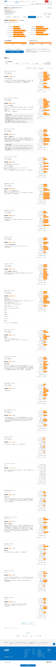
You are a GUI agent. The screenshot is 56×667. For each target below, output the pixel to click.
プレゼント (15, 643)
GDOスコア (46, 642)
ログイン (46, 1)
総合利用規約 (33, 51)
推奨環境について (40, 652)
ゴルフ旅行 (11, 643)
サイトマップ (33, 650)
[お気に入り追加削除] (48, 8)
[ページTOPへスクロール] (54, 644)
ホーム (9, 1)
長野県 (10, 5)
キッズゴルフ (45, 643)
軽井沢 (13, 5)
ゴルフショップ (12, 642)
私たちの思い (26, 651)
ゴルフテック (20, 643)
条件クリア (49, 61)
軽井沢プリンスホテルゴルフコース (19, 5)
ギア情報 (31, 642)
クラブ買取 (16, 642)
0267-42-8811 (8, 14)
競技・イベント (36, 642)
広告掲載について (49, 650)
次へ (30, 623)
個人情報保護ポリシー (40, 651)
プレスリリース (49, 651)
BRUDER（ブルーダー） (32, 643)
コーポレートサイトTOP (27, 650)
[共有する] (51, 8)
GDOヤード (14, 49)
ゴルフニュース (26, 642)
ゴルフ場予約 (6, 5)
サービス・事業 (26, 652)
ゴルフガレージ (25, 643)
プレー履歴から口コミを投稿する (14, 51)
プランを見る (28, 665)
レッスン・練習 (41, 642)
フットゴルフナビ (39, 643)
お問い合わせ (33, 651)
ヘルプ (50, 1)
